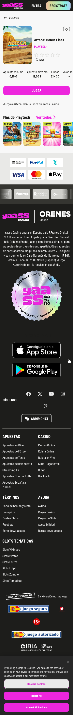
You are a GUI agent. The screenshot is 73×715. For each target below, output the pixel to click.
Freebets (7, 524)
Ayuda (43, 497)
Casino (44, 436)
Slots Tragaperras (49, 463)
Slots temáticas (17, 540)
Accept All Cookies (36, 707)
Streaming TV (10, 470)
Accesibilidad (46, 524)
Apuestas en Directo (14, 445)
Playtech (40, 46)
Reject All (36, 695)
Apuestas (11, 436)
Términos (10, 497)
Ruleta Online (46, 451)
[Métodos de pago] (36, 169)
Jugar (37, 90)
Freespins (8, 512)
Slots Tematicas (12, 580)
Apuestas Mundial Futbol (17, 476)
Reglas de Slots (47, 518)
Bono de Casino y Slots (16, 506)
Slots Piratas (10, 556)
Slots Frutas (9, 562)
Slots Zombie (10, 574)
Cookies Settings (36, 684)
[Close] (68, 661)
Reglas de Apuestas (50, 530)
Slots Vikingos (11, 549)
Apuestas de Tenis (13, 457)
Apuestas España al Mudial (14, 484)
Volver (13, 18)
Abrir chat (39, 418)
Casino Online (46, 445)
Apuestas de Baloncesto (17, 463)
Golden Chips (10, 518)
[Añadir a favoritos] (66, 29)
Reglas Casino (46, 512)
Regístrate (58, 5)
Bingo (41, 470)
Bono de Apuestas (13, 530)
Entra (36, 5)
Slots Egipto (9, 568)
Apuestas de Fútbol (14, 451)
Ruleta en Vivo (47, 457)
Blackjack (44, 476)
